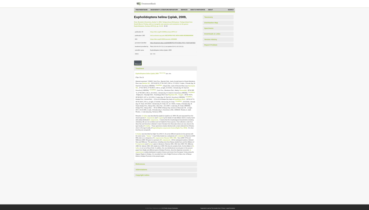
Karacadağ (183, 90)
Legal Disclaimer (230, 208)
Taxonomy (208, 17)
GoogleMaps (159, 85)
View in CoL (162, 73)
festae (150, 144)
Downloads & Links (212, 34)
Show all (138, 64)
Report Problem (210, 45)
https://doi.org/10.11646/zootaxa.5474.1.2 (163, 32)
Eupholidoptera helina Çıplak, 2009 (147, 73)
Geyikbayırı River (180, 99)
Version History (210, 39)
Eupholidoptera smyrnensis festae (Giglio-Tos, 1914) (169, 128)
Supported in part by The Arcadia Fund (210, 208)
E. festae (138, 134)
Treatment (140, 68)
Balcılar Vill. (146, 83)
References (140, 164)
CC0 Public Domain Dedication (170, 208)
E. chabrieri (180, 136)
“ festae (148, 136)
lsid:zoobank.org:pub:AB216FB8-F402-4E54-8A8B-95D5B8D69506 (171, 35)
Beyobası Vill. (173, 94)
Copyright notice (142, 175)
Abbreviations (141, 170)
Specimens (208, 28)
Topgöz (181, 94)
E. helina (145, 116)
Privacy (223, 208)
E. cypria (160, 118)
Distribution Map (211, 23)
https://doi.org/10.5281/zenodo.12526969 (163, 39)
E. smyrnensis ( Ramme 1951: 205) (165, 138)
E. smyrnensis (149, 118)
